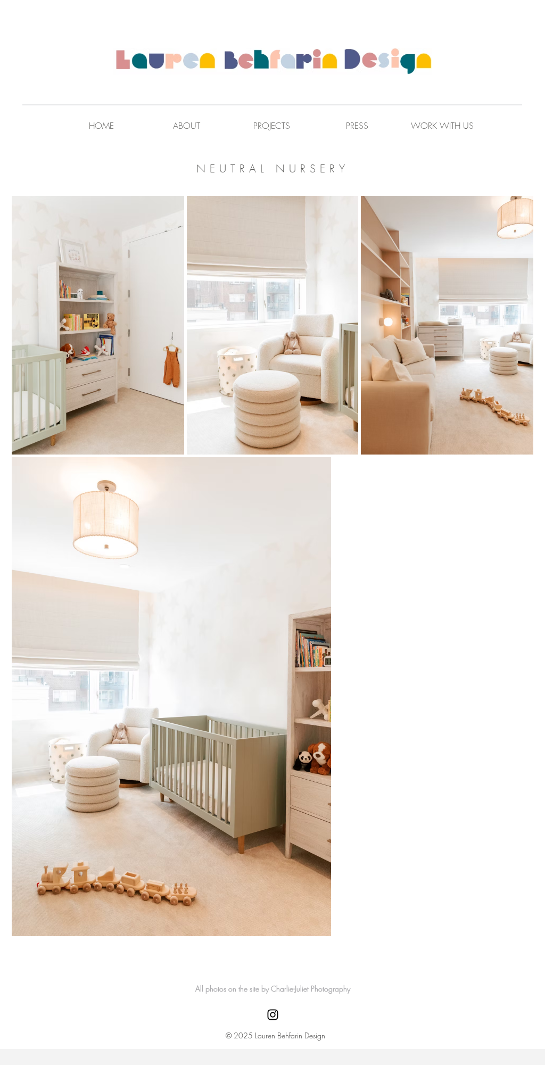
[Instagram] (273, 1015)
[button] (442, 126)
